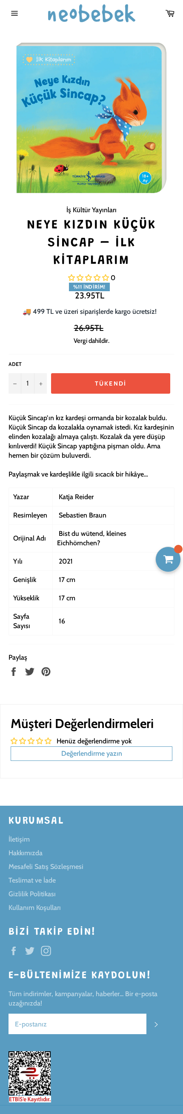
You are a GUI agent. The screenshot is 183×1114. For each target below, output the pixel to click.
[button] (88, 278)
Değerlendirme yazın (91, 753)
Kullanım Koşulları (35, 907)
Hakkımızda (26, 853)
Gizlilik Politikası (32, 894)
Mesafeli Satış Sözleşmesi (46, 867)
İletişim (19, 839)
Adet (15, 364)
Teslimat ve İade (32, 880)
